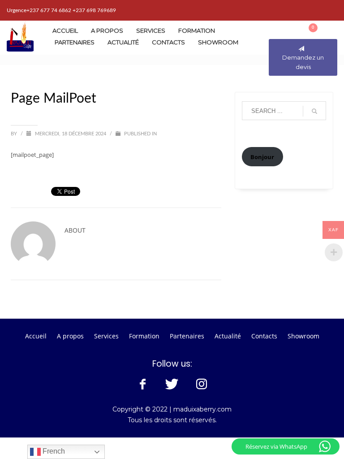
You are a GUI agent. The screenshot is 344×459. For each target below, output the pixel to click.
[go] (314, 111)
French (53, 451)
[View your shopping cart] (318, 30)
